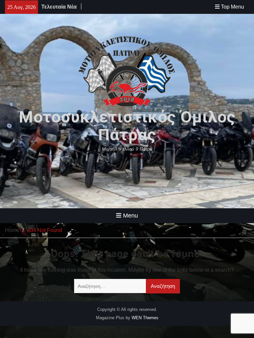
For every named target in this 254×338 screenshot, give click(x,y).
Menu (130, 215)
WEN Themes (145, 317)
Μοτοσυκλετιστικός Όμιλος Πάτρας (127, 126)
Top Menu (232, 7)
